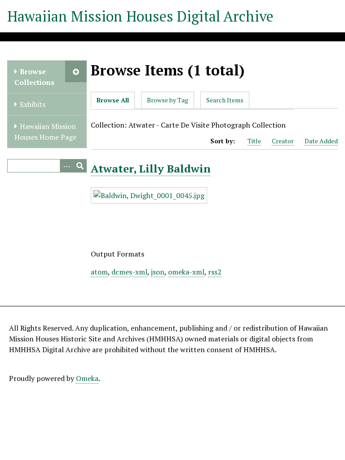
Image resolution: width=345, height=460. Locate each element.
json (157, 272)
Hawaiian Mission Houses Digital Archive (140, 16)
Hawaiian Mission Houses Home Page (45, 131)
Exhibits (32, 104)
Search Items (224, 100)
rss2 (214, 272)
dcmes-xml (129, 272)
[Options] (66, 165)
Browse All (113, 100)
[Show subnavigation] (76, 71)
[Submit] (80, 165)
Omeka (87, 378)
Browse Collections (34, 76)
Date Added (321, 141)
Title (254, 141)
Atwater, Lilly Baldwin (151, 168)
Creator (283, 141)
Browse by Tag (167, 100)
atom (99, 272)
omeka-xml (186, 272)
